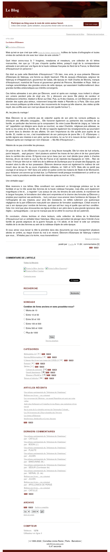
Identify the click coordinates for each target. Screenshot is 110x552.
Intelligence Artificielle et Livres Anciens (40, 418)
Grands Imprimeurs (33, 372)
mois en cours (29, 514)
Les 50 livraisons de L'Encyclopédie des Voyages (43, 412)
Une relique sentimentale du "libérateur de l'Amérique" (45, 392)
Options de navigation (95, 34)
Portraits (27, 363)
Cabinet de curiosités (34, 369)
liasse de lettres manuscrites (49, 52)
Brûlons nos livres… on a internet (37, 395)
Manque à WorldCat (34, 375)
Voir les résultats (52, 340)
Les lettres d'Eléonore (32, 415)
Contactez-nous (30, 276)
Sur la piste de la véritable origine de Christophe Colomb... (46, 409)
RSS (91, 247)
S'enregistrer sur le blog (75, 34)
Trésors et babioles (92, 238)
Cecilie (71, 244)
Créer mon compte (91, 24)
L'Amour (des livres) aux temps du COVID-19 (41, 360)
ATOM (96, 247)
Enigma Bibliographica (33, 357)
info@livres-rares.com (55, 543)
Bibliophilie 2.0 (30, 354)
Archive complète (42, 507)
